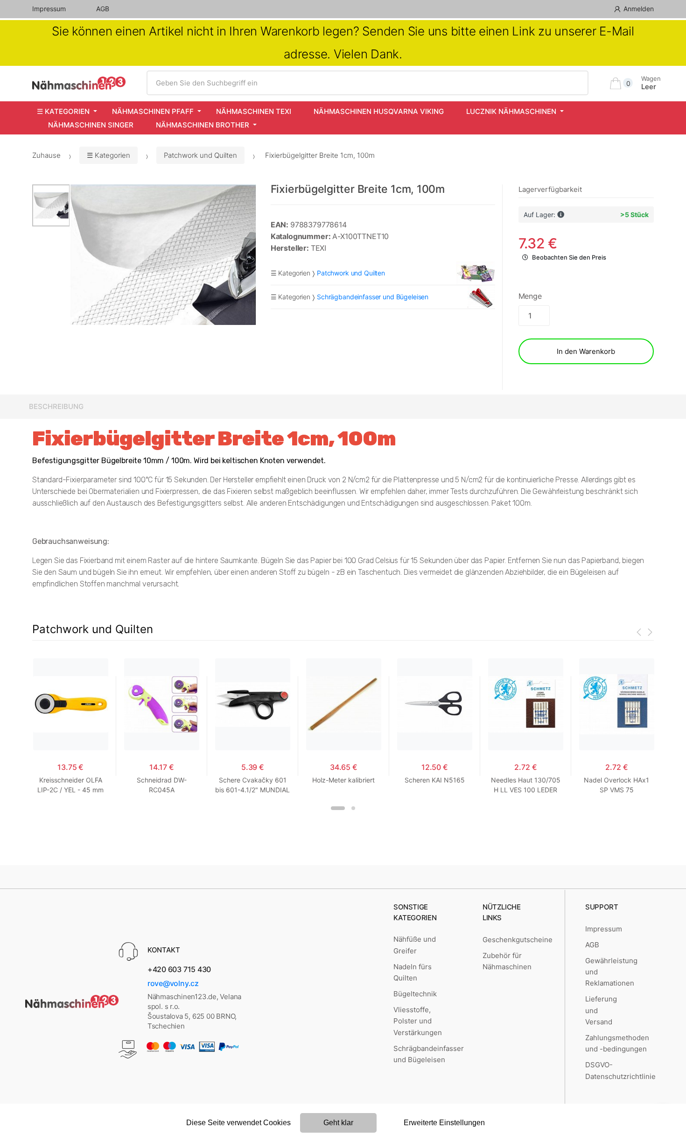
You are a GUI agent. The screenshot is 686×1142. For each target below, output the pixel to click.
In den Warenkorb (586, 351)
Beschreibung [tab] (56, 406)
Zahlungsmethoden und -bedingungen (617, 1043)
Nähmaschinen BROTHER (202, 124)
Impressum (49, 9)
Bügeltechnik (415, 993)
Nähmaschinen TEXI (253, 111)
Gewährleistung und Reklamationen (611, 972)
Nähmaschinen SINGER (90, 124)
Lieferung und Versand (601, 1010)
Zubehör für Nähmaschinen (507, 961)
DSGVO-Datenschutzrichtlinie (620, 1070)
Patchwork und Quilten (200, 155)
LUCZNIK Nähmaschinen (511, 111)
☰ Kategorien (63, 111)
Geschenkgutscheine (518, 939)
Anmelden (638, 9)
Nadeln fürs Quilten (412, 972)
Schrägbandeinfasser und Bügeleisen (428, 1054)
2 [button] (353, 808)
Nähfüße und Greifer (414, 945)
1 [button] (338, 808)
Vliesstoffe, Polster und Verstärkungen (417, 1021)
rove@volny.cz (173, 983)
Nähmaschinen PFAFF (153, 111)
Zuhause (46, 155)
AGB (102, 9)
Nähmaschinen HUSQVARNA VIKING (379, 111)
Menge (530, 296)
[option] (163, 254)
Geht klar (338, 1123)
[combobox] (367, 83)
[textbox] (367, 83)
